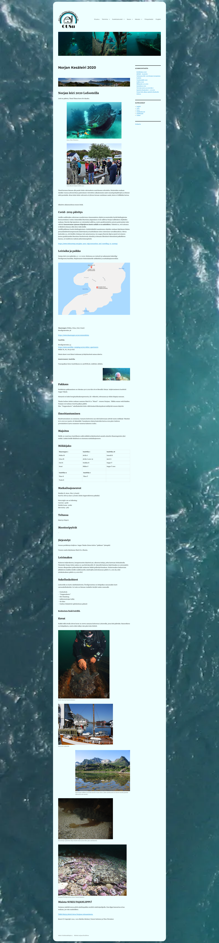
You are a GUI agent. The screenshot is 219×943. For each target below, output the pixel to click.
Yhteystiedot (148, 19)
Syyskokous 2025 (141, 86)
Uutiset (138, 115)
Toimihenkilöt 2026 (142, 80)
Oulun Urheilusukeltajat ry (65, 935)
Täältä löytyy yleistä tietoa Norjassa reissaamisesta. (75, 914)
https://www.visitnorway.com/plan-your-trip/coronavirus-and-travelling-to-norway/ (88, 243)
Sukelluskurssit (117, 19)
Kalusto (137, 19)
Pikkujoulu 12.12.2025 (142, 84)
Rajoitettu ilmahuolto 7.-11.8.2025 (146, 90)
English (158, 19)
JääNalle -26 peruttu (142, 74)
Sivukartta (138, 124)
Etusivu (96, 19)
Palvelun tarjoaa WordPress (81, 935)
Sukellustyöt (140, 113)
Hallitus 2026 (140, 82)
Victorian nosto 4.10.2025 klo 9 (145, 88)
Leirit (138, 108)
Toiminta (105, 19)
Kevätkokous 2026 (142, 72)
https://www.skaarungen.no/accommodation (73, 335)
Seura (129, 19)
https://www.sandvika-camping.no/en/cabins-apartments (78, 347)
